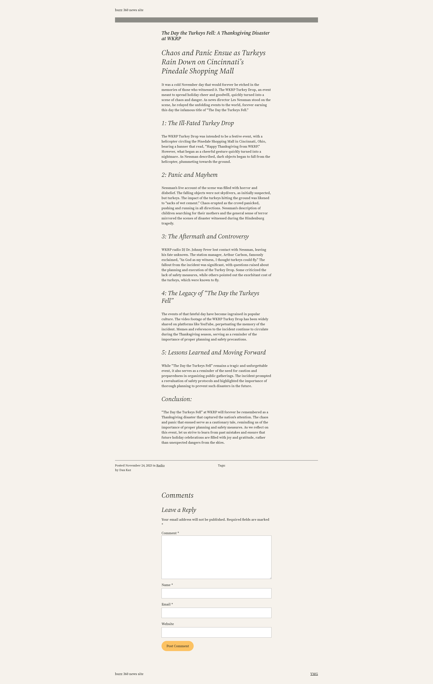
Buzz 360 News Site (129, 10)
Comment (170, 533)
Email (167, 604)
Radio (160, 465)
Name (167, 584)
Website (168, 624)
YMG (314, 674)
